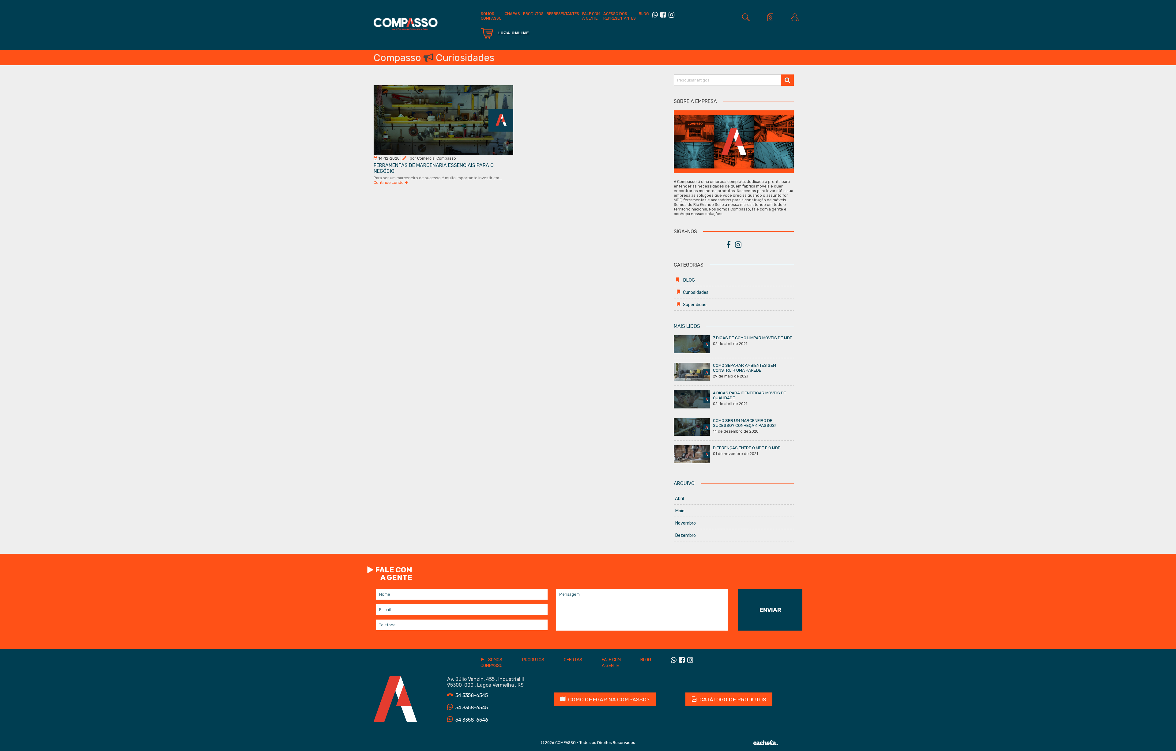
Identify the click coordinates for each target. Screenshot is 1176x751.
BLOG (644, 13)
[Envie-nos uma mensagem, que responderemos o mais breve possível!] (655, 15)
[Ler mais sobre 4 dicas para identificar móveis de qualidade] (692, 399)
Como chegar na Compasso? (609, 699)
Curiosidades (465, 57)
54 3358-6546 (471, 720)
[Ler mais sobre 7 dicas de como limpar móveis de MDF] (692, 344)
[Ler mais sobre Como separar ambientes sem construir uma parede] (692, 371)
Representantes (563, 13)
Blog (645, 659)
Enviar (770, 609)
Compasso (397, 57)
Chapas (512, 13)
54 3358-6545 (471, 695)
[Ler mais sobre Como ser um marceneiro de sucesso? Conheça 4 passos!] (692, 426)
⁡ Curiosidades (692, 292)
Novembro (685, 523)
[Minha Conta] (794, 17)
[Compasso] (406, 21)
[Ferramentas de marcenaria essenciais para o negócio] (443, 120)
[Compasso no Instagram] (671, 15)
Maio (679, 511)
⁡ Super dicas (691, 304)
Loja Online (512, 32)
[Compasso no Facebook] (663, 15)
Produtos (533, 13)
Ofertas (573, 659)
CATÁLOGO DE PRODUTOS (732, 699)
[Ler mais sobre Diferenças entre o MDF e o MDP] (692, 454)
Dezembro (685, 535)
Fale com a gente (591, 16)
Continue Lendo (389, 182)
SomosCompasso (491, 16)
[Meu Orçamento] (770, 17)
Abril (679, 498)
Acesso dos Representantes (619, 16)
